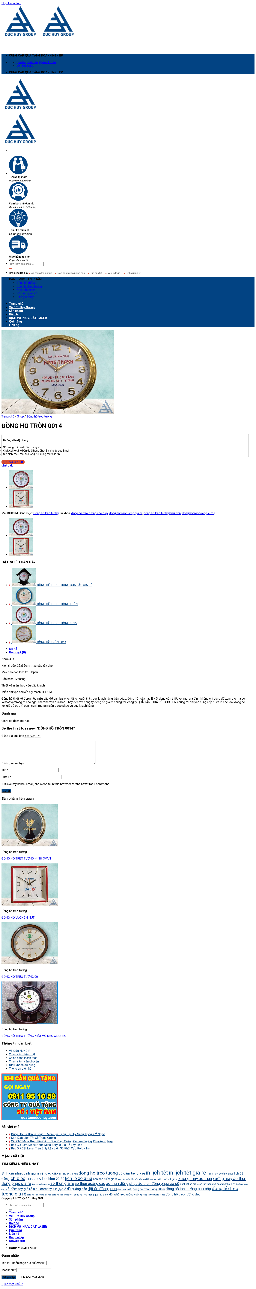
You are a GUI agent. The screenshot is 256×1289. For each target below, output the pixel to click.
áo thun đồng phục (122, 1183)
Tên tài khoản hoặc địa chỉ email (23, 1263)
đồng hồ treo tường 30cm (149, 1189)
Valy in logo (114, 273)
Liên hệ (14, 325)
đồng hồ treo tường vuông (125, 1194)
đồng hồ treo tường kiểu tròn (162, 513)
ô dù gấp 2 (58, 1189)
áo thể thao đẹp (207, 1184)
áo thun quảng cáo (90, 1183)
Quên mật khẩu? (12, 1284)
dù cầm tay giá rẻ (132, 1173)
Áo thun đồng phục (41, 273)
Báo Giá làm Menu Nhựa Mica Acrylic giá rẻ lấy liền (46, 1145)
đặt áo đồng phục (102, 1188)
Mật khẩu (8, 1270)
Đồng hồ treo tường (29, 286)
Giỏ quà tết (96, 273)
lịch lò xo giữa (78, 1178)
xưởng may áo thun (195, 1178)
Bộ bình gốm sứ (26, 293)
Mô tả (13, 649)
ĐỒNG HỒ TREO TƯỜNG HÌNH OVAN (26, 858)
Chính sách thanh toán (23, 1058)
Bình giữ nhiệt (133, 273)
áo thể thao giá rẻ (189, 1184)
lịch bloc (16, 1178)
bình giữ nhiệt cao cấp (40, 1173)
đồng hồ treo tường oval (62, 1195)
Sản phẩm (16, 311)
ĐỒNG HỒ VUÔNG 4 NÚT (17, 917)
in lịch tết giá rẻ (187, 1172)
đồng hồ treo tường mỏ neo (39, 1195)
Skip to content (11, 3)
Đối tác (14, 314)
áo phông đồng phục (41, 1184)
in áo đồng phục (224, 1173)
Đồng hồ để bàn (26, 283)
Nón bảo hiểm (25, 290)
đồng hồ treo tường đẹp (183, 1194)
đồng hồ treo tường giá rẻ (125, 513)
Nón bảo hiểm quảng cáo (71, 273)
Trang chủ (16, 303)
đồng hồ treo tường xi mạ (198, 513)
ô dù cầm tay (42, 1189)
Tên (4, 770)
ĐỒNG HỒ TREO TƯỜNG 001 (20, 976)
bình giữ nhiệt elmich (68, 1174)
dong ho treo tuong (98, 1173)
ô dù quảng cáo (75, 1189)
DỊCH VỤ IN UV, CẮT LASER (28, 318)
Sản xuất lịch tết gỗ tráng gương (33, 1138)
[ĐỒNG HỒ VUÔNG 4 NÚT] (21, 506)
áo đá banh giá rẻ (226, 1184)
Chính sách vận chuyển (24, 1061)
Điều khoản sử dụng (22, 1065)
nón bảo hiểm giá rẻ (105, 1179)
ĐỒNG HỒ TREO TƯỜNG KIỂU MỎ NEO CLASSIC (33, 1036)
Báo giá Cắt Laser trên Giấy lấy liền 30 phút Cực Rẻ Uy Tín (50, 1148)
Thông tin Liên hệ (20, 1068)
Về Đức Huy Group (22, 307)
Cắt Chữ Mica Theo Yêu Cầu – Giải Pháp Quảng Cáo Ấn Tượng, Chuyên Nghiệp (62, 1141)
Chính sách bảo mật (22, 1054)
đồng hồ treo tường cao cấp (89, 513)
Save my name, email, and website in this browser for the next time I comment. (57, 784)
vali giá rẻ (173, 1179)
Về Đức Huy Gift (19, 1051)
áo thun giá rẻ (62, 1183)
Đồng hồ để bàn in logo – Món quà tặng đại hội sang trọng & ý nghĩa (58, 1134)
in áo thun (211, 1174)
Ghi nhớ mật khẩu (32, 1277)
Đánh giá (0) (17, 652)
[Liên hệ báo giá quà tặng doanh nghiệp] (29, 1119)
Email (6, 777)
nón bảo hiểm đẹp (147, 1179)
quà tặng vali (161, 1179)
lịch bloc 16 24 (33, 1179)
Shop (20, 416)
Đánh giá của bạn (12, 736)
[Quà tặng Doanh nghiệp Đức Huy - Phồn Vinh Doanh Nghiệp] (39, 36)
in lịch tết (157, 1172)
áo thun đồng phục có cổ (158, 1183)
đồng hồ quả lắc (125, 1189)
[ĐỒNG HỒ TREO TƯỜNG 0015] (21, 487)
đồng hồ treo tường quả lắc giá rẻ (91, 1194)
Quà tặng (15, 321)
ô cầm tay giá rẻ (19, 1189)
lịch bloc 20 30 (53, 1179)
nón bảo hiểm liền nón (128, 1179)
